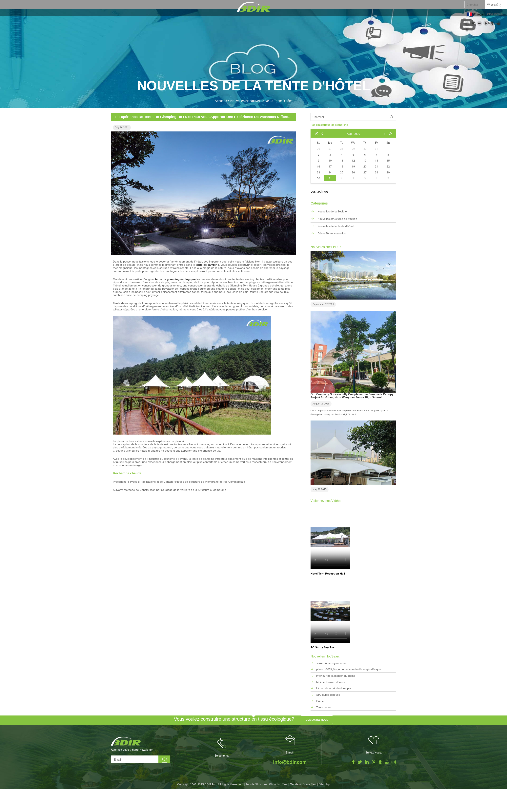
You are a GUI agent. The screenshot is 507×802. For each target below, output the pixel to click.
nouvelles (237, 101)
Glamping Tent (278, 784)
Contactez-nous (317, 719)
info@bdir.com (495, 14)
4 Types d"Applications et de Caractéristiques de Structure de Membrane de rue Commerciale (186, 481)
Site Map (324, 784)
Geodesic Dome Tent (303, 784)
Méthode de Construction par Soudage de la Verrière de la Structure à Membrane (175, 489)
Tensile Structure (256, 784)
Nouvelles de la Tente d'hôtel (271, 101)
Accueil (220, 101)
